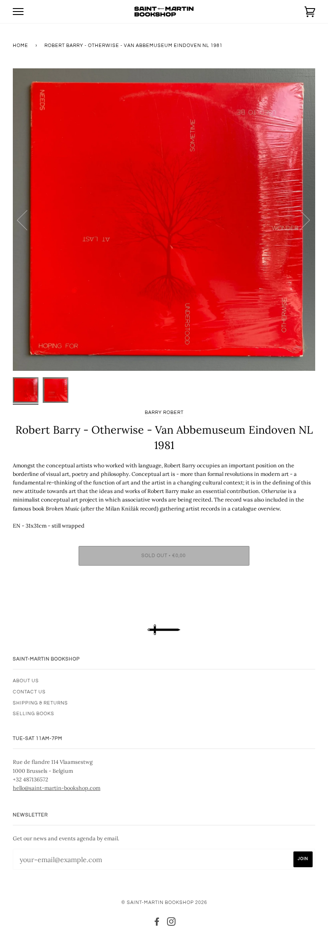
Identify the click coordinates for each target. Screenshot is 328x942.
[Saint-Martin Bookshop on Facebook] (156, 923)
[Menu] (18, 11)
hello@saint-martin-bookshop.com (56, 787)
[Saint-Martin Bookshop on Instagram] (171, 923)
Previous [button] (27, 220)
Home (20, 45)
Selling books (33, 713)
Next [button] (299, 220)
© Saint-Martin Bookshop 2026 (164, 902)
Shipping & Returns (40, 703)
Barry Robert (164, 412)
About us (26, 680)
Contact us (29, 692)
